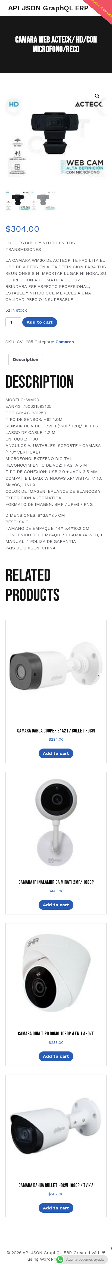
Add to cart (40, 322)
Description (25, 359)
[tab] (25, 359)
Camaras (64, 341)
